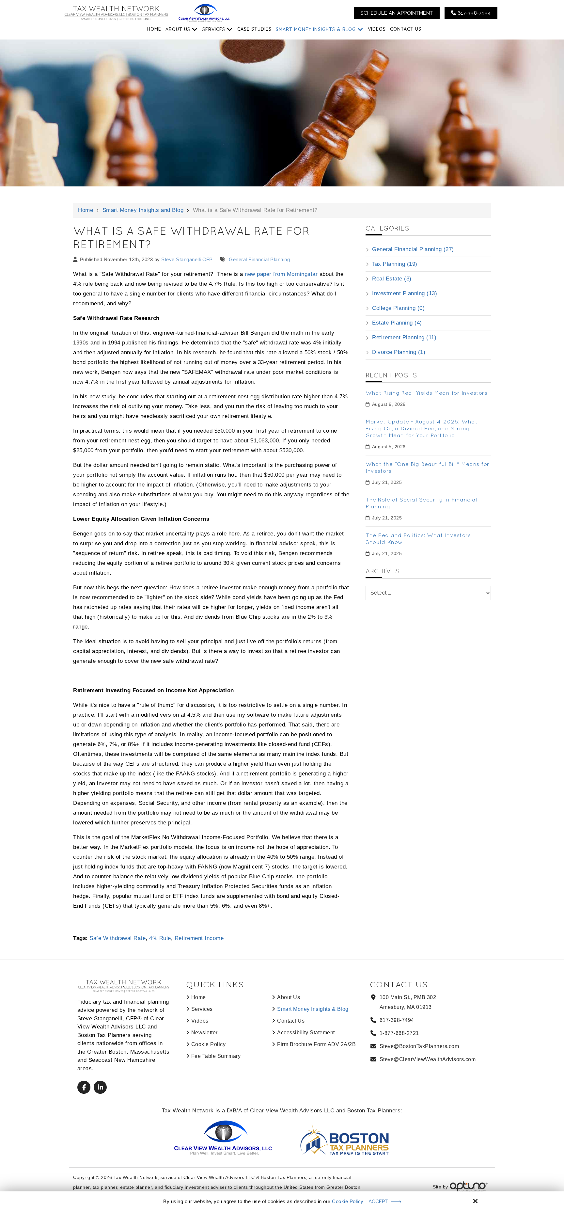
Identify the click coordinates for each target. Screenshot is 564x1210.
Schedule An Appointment (396, 13)
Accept (378, 1201)
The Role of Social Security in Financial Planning (422, 502)
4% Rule (160, 938)
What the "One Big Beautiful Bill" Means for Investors (428, 467)
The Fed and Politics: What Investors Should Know (418, 538)
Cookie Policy (348, 1201)
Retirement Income (199, 938)
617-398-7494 (473, 13)
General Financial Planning (258, 259)
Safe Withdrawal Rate (117, 938)
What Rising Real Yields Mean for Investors (426, 393)
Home (85, 210)
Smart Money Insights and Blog (143, 210)
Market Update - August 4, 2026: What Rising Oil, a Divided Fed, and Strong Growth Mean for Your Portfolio (422, 428)
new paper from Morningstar (281, 274)
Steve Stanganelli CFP (187, 259)
